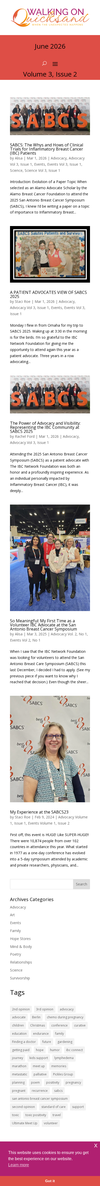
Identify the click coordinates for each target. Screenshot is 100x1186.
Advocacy (59, 158)
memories (58, 1066)
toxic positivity (35, 1115)
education (19, 1033)
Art (12, 914)
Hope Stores (20, 938)
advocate (19, 1017)
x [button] (95, 1145)
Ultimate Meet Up (24, 1123)
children (18, 1025)
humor (55, 1050)
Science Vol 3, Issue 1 (42, 170)
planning (18, 1082)
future (46, 1042)
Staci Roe (23, 301)
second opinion (23, 1107)
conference (59, 1025)
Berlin (36, 1017)
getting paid (20, 1050)
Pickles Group (63, 1074)
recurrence (40, 1090)
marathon (19, 1066)
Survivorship (20, 978)
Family (15, 930)
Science (16, 170)
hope (40, 1050)
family (59, 1033)
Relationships (21, 962)
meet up (39, 1066)
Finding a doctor (24, 1042)
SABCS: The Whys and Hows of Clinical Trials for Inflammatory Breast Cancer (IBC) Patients (46, 149)
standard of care (53, 1107)
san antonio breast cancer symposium (40, 1098)
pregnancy (73, 1082)
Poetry (15, 954)
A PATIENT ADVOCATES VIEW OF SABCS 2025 (48, 294)
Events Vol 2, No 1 (25, 640)
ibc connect (74, 1050)
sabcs (58, 1090)
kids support (38, 1058)
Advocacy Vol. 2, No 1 (69, 634)
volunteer (51, 1123)
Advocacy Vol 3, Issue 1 (29, 307)
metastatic (19, 1074)
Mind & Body (21, 946)
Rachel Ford (25, 436)
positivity (52, 1082)
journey (17, 1058)
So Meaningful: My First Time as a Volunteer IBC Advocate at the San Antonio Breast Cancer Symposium (43, 625)
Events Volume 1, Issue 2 (48, 823)
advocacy (67, 1009)
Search (81, 884)
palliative (40, 1074)
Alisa (19, 158)
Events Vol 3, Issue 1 (64, 164)
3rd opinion (44, 1009)
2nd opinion (21, 1009)
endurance (41, 1033)
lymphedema (64, 1058)
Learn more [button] (18, 1165)
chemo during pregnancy (65, 1017)
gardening (64, 1042)
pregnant (18, 1090)
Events (39, 164)
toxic (15, 1115)
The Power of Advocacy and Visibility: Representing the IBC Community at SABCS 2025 (45, 427)
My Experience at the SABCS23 (39, 812)
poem (35, 1082)
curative (80, 1025)
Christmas (37, 1025)
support (78, 1107)
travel (57, 1115)
